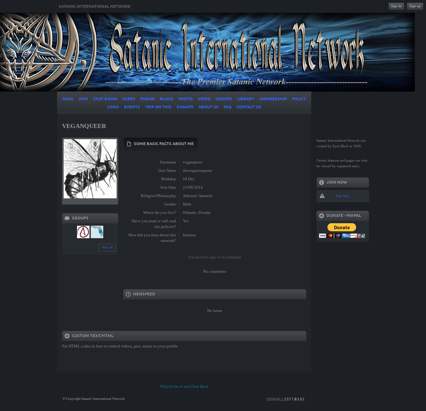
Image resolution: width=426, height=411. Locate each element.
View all (107, 247)
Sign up (415, 6)
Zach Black (200, 386)
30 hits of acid (179, 386)
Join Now (343, 196)
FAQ (163, 386)
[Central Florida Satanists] (97, 232)
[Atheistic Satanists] (83, 232)
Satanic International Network (95, 6)
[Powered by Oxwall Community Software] (286, 398)
